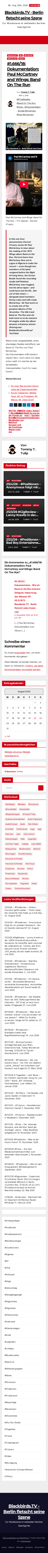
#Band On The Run (26, 103)
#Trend (8, 1436)
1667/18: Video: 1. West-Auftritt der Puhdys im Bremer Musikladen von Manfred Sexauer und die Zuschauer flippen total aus (16, 421)
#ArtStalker (10, 804)
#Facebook (33, 804)
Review (25, 878)
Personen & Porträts (14, 859)
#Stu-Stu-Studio (13, 1422)
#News (8, 1375)
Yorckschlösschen (22, 888)
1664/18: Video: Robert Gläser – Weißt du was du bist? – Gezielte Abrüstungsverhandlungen (32, 414)
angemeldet (19, 652)
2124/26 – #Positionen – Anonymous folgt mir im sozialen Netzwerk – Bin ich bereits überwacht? (23, 925)
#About (11, 1547)
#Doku (20, 107)
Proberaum (10, 874)
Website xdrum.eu (13, 752)
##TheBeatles (23, 99)
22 (35, 718)
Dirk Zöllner (33, 824)
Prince (30, 869)
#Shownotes (11, 1416)
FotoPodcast (22, 829)
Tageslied (24, 883)
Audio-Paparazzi (35, 819)
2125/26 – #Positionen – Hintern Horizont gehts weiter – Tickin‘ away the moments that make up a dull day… (24, 910)
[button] (44, 40)
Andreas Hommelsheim (15, 819)
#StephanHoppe (13, 814)
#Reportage (12, 58)
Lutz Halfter (36, 844)
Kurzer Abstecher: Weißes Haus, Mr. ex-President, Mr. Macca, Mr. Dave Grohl (24, 396)
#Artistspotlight (12, 1220)
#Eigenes (9, 1254)
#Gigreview (27, 505)
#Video (21, 58)
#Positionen (16, 480)
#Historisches (11, 1315)
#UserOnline (40, 1547)
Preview (20, 869)
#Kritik (36, 505)
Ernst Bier (9, 829)
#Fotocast (16, 505)
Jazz (18, 834)
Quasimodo (23, 874)
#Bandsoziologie (13, 1241)
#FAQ (7, 1268)
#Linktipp (9, 1348)
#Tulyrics (9, 1449)
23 (40, 718)
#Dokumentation (32, 107)
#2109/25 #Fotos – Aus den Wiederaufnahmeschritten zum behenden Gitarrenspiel (20, 1152)
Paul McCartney (25, 854)
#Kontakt (19, 1547)
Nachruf (37, 849)
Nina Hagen (10, 854)
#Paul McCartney (25, 114)
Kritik (23, 839)
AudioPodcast (11, 824)
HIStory (8, 1476)
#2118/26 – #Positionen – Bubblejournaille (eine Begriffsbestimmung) (17, 1033)
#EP (20, 55)
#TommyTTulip (29, 814)
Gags (32, 829)
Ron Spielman (11, 883)
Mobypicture (11, 849)
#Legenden (10, 1342)
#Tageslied (10, 1429)
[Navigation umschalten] (25, 40)
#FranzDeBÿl (11, 809)
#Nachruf (9, 1362)
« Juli (7, 736)
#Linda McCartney (27, 111)
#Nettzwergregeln (14, 1368)
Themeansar (25, 1541)
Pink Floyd (29, 864)
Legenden (32, 839)
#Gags (8, 1281)
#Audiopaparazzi (13, 1234)
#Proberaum (11, 1395)
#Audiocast (12, 55)
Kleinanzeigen (12, 839)
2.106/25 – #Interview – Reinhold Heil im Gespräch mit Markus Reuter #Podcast (23, 1200)
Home (4, 1547)
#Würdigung (11, 1463)
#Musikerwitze (12, 1355)
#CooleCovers (12, 1247)
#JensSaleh (24, 809)
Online (14, 771)
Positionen (10, 869)
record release (12, 878)
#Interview (28, 55)
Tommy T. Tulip (28, 92)
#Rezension (11, 508)
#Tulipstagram (12, 1442)
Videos (9, 888)
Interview (9, 834)
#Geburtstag (11, 1288)
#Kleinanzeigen (12, 1328)
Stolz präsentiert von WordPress (16, 1538)
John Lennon (28, 834)
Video (34, 883)
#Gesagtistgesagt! (13, 1294)
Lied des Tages (12, 844)
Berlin (22, 824)
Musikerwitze (24, 849)
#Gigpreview (11, 1301)
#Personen (10, 1382)
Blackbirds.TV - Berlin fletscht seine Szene (24, 1511)
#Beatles (21, 804)
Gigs (39, 829)
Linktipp (25, 844)
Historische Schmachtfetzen (19, 1469)
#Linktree (29, 1547)
